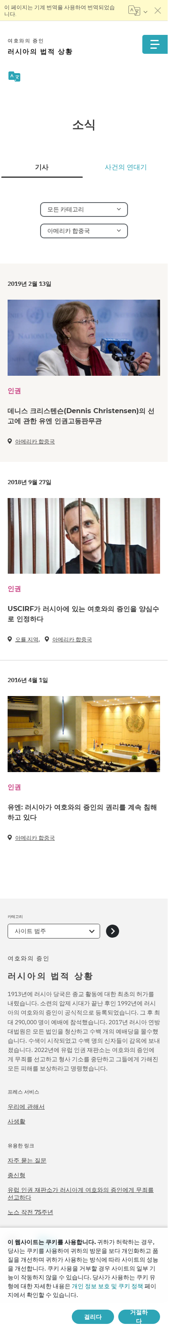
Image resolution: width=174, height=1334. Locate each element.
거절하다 (139, 1317)
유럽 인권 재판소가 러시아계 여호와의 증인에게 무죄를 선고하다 (81, 1193)
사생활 (16, 1121)
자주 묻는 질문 (27, 1160)
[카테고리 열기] (112, 931)
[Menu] (155, 44)
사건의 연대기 (126, 167)
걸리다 (93, 1317)
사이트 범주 (30, 931)
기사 (42, 167)
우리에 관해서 (26, 1106)
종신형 (16, 1175)
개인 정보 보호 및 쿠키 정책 (107, 1286)
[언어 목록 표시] (138, 10)
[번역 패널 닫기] (158, 10)
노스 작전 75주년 (30, 1212)
